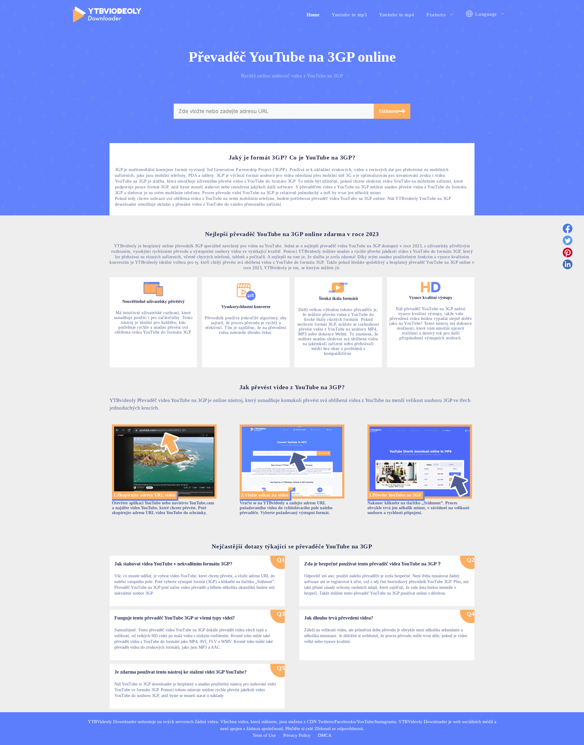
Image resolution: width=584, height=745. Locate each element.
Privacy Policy (297, 735)
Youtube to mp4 (396, 14)
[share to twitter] (567, 241)
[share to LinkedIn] (567, 265)
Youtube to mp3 (349, 14)
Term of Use (264, 735)
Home (313, 14)
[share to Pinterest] (567, 254)
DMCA (325, 735)
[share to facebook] (567, 230)
